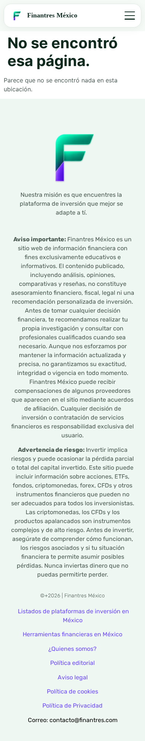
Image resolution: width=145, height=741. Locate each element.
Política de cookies (72, 691)
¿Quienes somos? (72, 648)
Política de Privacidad (72, 705)
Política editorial (72, 662)
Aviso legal (73, 677)
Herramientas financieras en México (72, 634)
